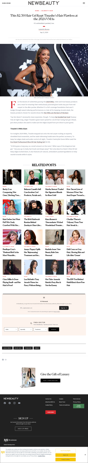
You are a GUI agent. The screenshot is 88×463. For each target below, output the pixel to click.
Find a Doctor (76, 399)
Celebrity (28, 216)
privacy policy (57, 311)
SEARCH (53, 329)
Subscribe (6, 3)
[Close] (85, 455)
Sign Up (63, 308)
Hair (68, 186)
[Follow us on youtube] (19, 403)
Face (68, 246)
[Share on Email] (6, 360)
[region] (44, 455)
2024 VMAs (50, 102)
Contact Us (48, 399)
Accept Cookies (66, 459)
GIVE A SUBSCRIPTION (50, 380)
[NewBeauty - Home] (44, 3)
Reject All (65, 455)
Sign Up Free (23, 428)
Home (37, 10)
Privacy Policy (77, 402)
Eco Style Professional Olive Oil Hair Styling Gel (27, 142)
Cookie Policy (49, 405)
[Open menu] (84, 3)
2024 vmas (7, 348)
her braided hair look (62, 117)
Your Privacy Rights (65, 450)
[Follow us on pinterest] (10, 403)
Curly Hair (49, 216)
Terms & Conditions (64, 405)
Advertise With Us (50, 402)
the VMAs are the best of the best (56, 113)
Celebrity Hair (47, 10)
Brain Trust (62, 402)
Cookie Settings (78, 406)
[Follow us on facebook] (5, 403)
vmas (37, 348)
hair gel (18, 348)
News (5, 186)
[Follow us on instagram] (14, 403)
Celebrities (28, 186)
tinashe (28, 348)
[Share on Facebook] (3, 360)
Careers (61, 399)
